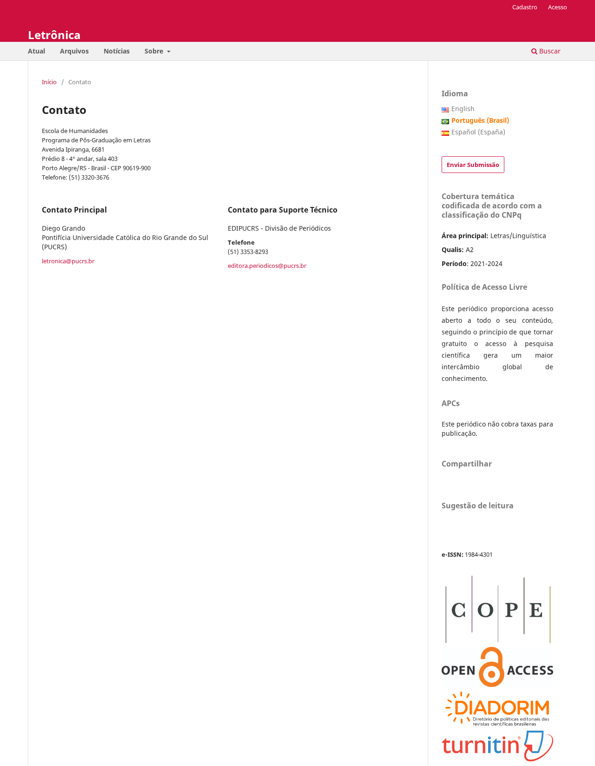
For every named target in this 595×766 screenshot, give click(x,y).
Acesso (557, 7)
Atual (36, 51)
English (463, 108)
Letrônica (54, 34)
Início (49, 82)
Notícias (117, 51)
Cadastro (524, 7)
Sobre (155, 51)
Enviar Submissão (473, 164)
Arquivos (74, 51)
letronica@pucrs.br (68, 261)
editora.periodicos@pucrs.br (267, 265)
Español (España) (478, 131)
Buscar (549, 51)
